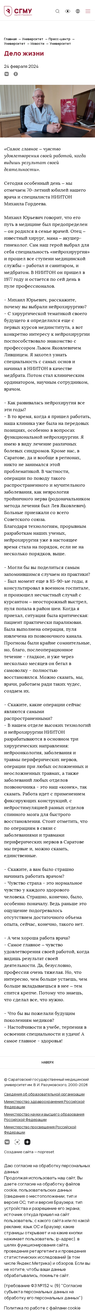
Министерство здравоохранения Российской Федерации (44, 1104)
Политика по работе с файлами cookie (42, 1308)
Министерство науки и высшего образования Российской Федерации (44, 1117)
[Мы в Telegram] (17, 1142)
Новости (37, 43)
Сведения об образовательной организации (44, 1094)
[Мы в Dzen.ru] (27, 1142)
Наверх (48, 1062)
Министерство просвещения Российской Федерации (40, 1129)
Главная (10, 39)
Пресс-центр (59, 39)
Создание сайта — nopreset (29, 1151)
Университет (32, 39)
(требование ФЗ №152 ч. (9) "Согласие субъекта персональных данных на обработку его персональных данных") (43, 1292)
